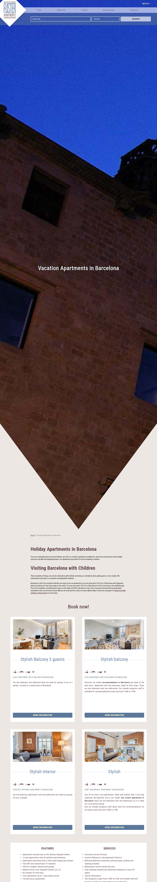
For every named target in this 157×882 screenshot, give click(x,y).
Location (84, 10)
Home (39, 10)
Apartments (61, 10)
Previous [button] (17, 634)
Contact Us (134, 10)
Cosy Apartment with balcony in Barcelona (33, 677)
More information (42, 715)
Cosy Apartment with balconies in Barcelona (106, 677)
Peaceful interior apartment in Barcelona (33, 789)
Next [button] (69, 634)
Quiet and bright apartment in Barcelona (104, 789)
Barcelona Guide (109, 10)
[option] (42, 634)
